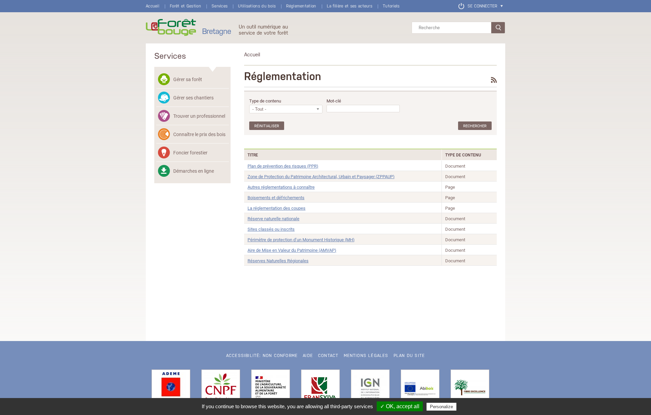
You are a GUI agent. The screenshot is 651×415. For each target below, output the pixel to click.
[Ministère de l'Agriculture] (271, 389)
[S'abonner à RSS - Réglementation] (494, 80)
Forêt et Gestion (185, 6)
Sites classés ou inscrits (271, 229)
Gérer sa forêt (187, 79)
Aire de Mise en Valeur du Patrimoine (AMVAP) (292, 250)
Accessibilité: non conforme (262, 355)
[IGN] (370, 389)
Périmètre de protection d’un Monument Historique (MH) (301, 240)
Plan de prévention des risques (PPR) (283, 166)
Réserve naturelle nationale (273, 218)
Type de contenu (265, 101)
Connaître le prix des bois (199, 134)
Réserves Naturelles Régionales (278, 261)
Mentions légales (366, 355)
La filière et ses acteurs (350, 6)
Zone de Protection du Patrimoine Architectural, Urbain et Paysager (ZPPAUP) (321, 176)
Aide (308, 355)
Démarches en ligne (193, 171)
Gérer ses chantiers (193, 97)
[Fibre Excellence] (470, 389)
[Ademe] (171, 389)
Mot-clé (334, 101)
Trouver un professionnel (199, 116)
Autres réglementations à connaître (281, 187)
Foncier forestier (190, 152)
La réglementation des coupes (276, 208)
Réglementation (301, 6)
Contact (328, 355)
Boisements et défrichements (276, 197)
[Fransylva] (320, 389)
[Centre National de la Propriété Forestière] (221, 389)
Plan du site (409, 355)
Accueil (152, 6)
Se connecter (482, 6)
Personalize (441, 406)
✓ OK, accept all (399, 406)
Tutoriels (391, 6)
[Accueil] (171, 28)
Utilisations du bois (257, 6)
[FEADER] (420, 389)
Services (220, 6)
